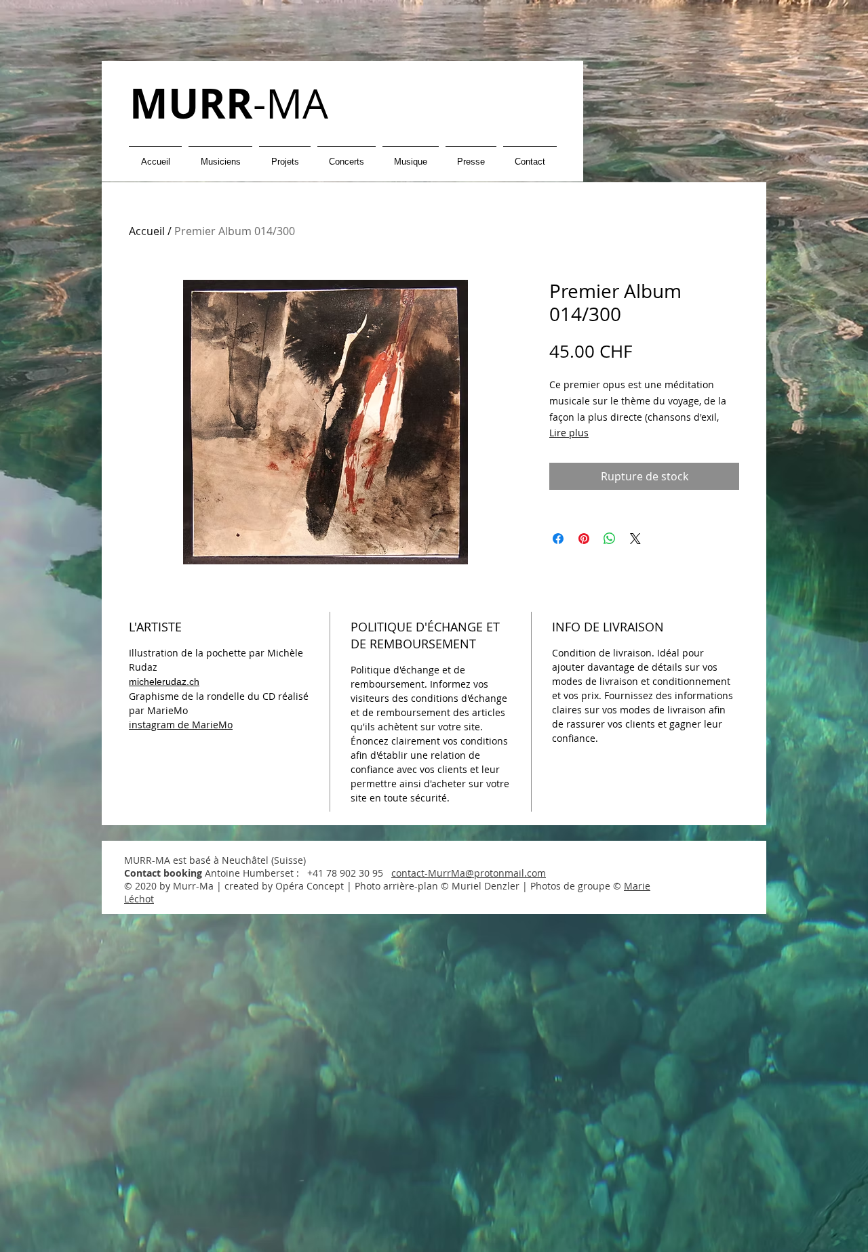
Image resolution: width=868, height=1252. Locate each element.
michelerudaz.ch (164, 681)
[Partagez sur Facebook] (558, 538)
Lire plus (569, 432)
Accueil (147, 231)
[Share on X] (635, 538)
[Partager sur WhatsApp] (609, 538)
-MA (229, 103)
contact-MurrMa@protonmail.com (468, 873)
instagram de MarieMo (181, 724)
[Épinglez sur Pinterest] (584, 538)
